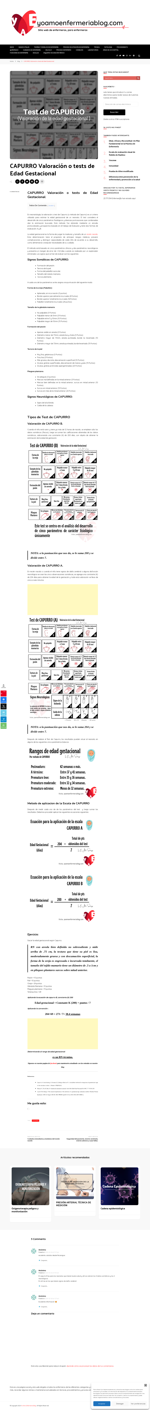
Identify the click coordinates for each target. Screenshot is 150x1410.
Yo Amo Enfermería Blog (28, 1405)
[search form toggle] (139, 56)
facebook (53, 1063)
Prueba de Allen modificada (121, 171)
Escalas (36, 53)
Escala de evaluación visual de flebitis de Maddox (122, 153)
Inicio (12, 47)
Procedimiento (122, 47)
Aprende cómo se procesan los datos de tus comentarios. (90, 1366)
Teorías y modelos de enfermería (46, 47)
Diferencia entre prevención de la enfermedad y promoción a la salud (124, 178)
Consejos (79, 50)
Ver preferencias (138, 1404)
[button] (146, 1385)
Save (4, 691)
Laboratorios (93, 50)
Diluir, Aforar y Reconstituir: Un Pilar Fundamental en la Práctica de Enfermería (124, 143)
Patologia (108, 47)
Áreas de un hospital (111, 50)
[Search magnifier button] (138, 78)
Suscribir (114, 112)
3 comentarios (17, 192)
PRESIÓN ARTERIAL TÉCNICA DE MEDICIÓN (73, 1203)
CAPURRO (35, 1120)
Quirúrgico (14, 50)
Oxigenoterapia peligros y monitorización (25, 1209)
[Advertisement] (62, 599)
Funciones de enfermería (19, 53)
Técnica (97, 47)
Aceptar (101, 1404)
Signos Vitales (24, 47)
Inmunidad (113, 165)
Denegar (120, 1404)
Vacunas (112, 160)
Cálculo (48, 50)
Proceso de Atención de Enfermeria (76, 47)
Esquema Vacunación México (53, 53)
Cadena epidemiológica (113, 1208)
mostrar (51, 205)
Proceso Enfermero (63, 50)
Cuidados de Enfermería (32, 50)
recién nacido (92, 234)
